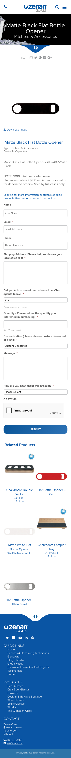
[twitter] (35, 58)
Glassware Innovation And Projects (28, 667)
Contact (12, 674)
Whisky (11, 707)
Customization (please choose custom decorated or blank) (35, 338)
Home (11, 649)
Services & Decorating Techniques (28, 653)
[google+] (50, 58)
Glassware (13, 656)
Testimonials (14, 670)
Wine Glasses (15, 700)
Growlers (12, 693)
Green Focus (15, 663)
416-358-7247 (13, 740)
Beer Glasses (15, 686)
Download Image (16, 129)
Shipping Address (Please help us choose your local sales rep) (33, 256)
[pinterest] (40, 58)
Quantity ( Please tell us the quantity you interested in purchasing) (30, 315)
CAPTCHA (10, 399)
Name (9, 204)
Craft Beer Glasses (18, 689)
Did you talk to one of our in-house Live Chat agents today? (32, 292)
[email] (31, 58)
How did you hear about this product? (29, 386)
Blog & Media (15, 660)
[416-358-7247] (6, 7)
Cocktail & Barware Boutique (24, 696)
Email (8, 222)
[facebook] (44, 58)
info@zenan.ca (14, 743)
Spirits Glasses (15, 703)
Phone (8, 238)
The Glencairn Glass (19, 710)
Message (11, 353)
